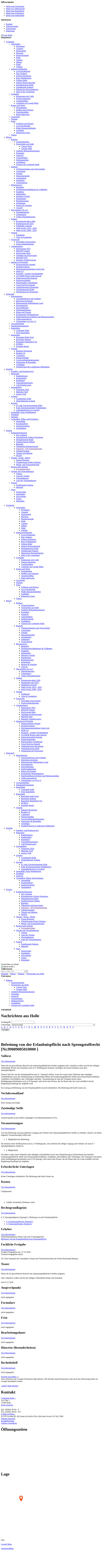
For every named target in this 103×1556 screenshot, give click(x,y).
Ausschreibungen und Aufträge (28, 299)
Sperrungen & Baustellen (26, 362)
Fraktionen (20, 180)
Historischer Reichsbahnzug (27, 89)
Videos (14, 135)
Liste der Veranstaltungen (26, 480)
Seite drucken (12, 1386)
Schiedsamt (20, 203)
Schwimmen (21, 496)
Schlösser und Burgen (25, 124)
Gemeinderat (21, 178)
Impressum (10, 31)
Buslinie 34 (20, 353)
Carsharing (20, 355)
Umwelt (19, 208)
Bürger (9, 137)
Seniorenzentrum (23, 426)
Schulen (14, 396)
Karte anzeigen (7, 1405)
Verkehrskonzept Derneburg (27, 287)
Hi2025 (19, 455)
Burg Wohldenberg (23, 78)
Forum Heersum (22, 460)
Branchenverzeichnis (24, 301)
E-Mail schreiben (8, 1414)
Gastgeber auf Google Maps (27, 103)
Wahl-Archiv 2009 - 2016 (26, 230)
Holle (18, 58)
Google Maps (6, 1544)
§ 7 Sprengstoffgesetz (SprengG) (19, 1224)
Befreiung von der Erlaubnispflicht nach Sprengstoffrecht (23, 1239)
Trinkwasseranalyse (24, 319)
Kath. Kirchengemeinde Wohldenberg (31, 408)
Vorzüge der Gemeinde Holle (27, 164)
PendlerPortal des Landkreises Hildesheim (32, 367)
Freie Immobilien (23, 333)
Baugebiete (15, 335)
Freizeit (9, 430)
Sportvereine (21, 492)
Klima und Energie (23, 312)
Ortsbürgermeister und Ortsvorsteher (30, 169)
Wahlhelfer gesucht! (24, 226)
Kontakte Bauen (22, 346)
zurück (4, 1386)
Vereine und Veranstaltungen (22, 471)
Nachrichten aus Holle (25, 144)
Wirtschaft (10, 294)
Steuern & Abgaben (24, 205)
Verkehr (14, 349)
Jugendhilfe (20, 421)
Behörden (20, 187)
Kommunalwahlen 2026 (25, 221)
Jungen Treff (21, 394)
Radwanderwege (23, 114)
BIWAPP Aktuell (23, 251)
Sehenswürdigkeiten (19, 69)
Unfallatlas (20, 365)
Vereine (19, 474)
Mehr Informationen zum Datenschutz (16, 1383)
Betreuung (15, 374)
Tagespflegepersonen (24, 383)
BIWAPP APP (22, 258)
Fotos (13, 121)
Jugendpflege (16, 387)
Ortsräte (19, 174)
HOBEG (19, 344)
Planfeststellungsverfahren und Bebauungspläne (35, 317)
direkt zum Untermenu (15, 13)
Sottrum (19, 67)
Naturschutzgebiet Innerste (26, 278)
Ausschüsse (20, 171)
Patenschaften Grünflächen (26, 283)
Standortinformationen (20, 326)
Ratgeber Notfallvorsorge (26, 260)
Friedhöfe (15, 415)
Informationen (16, 296)
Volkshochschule (23, 451)
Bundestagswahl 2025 (25, 224)
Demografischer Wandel (25, 264)
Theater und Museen (24, 453)
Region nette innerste (19, 467)
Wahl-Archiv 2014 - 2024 (26, 228)
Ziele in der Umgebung (25, 92)
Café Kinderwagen (23, 385)
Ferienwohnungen (23, 99)
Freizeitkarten (21, 108)
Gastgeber (15, 94)
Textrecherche (21, 183)
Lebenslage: (6, 1025)
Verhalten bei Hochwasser (26, 255)
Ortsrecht (19, 155)
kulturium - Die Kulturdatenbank (29, 449)
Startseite (4, 974)
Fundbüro (20, 192)
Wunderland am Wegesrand (27, 292)
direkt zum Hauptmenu (15, 11)
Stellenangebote (22, 160)
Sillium (19, 62)
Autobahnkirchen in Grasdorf (27, 410)
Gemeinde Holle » (8, 1398)
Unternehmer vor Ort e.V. (26, 321)
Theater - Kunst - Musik (20, 458)
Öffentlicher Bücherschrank (27, 446)
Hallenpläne (21, 194)
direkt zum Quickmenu (15, 6)
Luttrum (19, 60)
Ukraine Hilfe (26, 149)
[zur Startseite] (6, 35)
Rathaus (14, 139)
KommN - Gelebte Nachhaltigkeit (29, 274)
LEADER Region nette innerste (28, 276)
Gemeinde (10, 42)
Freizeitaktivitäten (23, 469)
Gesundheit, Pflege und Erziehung (24, 419)
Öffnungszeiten (12, 26)
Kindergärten (21, 378)
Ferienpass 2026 (22, 390)
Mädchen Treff (22, 392)
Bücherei (19, 444)
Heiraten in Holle (23, 196)
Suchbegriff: (6, 1022)
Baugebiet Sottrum (23, 340)
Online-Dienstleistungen (25, 217)
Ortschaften (15, 44)
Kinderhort (20, 380)
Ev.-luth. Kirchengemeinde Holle (29, 405)
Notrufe (14, 233)
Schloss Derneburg (23, 76)
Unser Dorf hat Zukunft (25, 285)
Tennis (18, 499)
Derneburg (20, 46)
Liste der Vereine (23, 476)
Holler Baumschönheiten (26, 128)
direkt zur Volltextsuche (15, 9)
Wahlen (14, 219)
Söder (18, 64)
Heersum (19, 53)
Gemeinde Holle (22, 330)
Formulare (20, 153)
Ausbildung (20, 162)
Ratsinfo (14, 167)
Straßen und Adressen (24, 110)
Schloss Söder (21, 80)
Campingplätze (22, 101)
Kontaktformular (7, 1421)
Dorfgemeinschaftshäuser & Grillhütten (31, 189)
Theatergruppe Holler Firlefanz (28, 462)
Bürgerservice (16, 185)
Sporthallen (20, 494)
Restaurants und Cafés (25, 96)
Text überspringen (8, 1061)
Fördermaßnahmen (23, 310)
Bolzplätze (20, 501)
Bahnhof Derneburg (24, 351)
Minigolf (19, 487)
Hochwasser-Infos (23, 253)
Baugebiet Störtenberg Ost (26, 342)
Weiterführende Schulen (25, 401)
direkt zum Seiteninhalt (15, 15)
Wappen (14, 119)
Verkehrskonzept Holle (25, 289)
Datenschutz (11, 29)
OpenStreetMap (22, 112)
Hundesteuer (21, 199)
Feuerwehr (15, 239)
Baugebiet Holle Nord (25, 337)
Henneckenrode (22, 55)
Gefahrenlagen (17, 246)
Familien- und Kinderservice (22, 371)
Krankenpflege (22, 424)
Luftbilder (20, 130)
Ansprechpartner (22, 142)
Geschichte (15, 117)
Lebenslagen (21, 214)
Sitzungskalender (23, 176)
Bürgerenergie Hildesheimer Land (29, 303)
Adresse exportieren (9, 1423)
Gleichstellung (22, 158)
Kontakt (9, 24)
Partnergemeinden (23, 280)
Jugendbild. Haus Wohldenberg (23, 412)
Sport (13, 490)
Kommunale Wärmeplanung (27, 314)
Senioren (14, 417)
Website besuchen (8, 1419)
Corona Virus (26, 146)
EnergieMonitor (22, 308)
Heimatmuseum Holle (24, 85)
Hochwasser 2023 (23, 249)
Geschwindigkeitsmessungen (27, 360)
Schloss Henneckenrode (25, 83)
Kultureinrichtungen (19, 433)
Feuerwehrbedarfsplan (25, 244)
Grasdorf (19, 48)
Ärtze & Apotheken (24, 237)
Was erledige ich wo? (19, 210)
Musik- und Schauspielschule (27, 465)
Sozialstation (21, 428)
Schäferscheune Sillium (25, 442)
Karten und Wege (18, 105)
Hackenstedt (21, 51)
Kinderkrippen (22, 376)
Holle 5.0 (19, 271)
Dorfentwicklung (23, 267)
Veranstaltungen (22, 478)
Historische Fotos (23, 133)
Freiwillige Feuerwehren (26, 242)
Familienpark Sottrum (24, 87)
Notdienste (20, 235)
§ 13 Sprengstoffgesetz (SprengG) (19, 1222)
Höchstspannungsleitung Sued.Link (30, 269)
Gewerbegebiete (17, 324)
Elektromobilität (22, 358)
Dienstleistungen (22, 212)
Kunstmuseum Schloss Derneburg (29, 437)
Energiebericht (22, 305)
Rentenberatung (22, 201)
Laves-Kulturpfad (23, 71)
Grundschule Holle (23, 399)
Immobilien (15, 328)
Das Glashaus (21, 74)
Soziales (9, 369)
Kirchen (14, 403)
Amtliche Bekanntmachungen (28, 151)
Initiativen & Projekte (19, 262)
